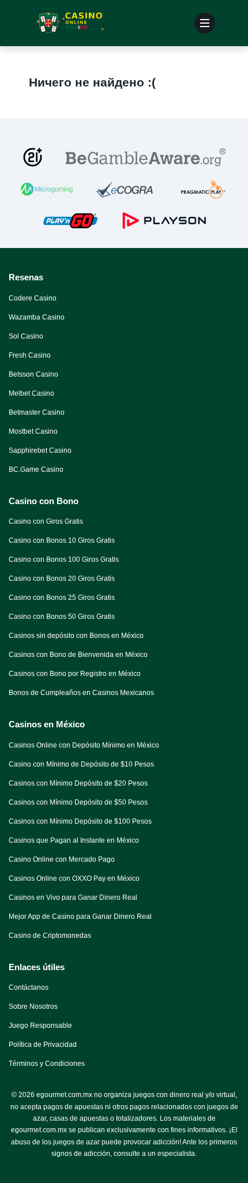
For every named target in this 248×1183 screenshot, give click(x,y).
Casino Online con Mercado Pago (62, 859)
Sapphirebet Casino (40, 450)
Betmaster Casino (37, 412)
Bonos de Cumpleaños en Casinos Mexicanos (81, 693)
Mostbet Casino (33, 431)
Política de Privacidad (43, 1045)
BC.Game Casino (36, 469)
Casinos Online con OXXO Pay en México (74, 878)
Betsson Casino (33, 374)
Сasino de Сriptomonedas (50, 936)
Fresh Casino (30, 355)
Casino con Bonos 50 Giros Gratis (62, 617)
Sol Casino (26, 336)
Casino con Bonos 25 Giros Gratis (62, 598)
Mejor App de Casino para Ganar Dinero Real (80, 916)
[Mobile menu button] (204, 23)
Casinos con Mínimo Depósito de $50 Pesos (78, 802)
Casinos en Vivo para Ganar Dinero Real (73, 897)
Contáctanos (28, 987)
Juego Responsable (40, 1025)
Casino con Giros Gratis (46, 521)
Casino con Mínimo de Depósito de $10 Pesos (81, 764)
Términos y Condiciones (47, 1064)
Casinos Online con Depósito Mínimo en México (84, 745)
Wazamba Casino (37, 317)
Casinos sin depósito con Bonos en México (76, 636)
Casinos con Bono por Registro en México (75, 674)
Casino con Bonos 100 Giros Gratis (64, 559)
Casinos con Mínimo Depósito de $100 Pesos (80, 821)
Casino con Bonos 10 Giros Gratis (62, 540)
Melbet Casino (31, 393)
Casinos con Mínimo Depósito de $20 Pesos (78, 783)
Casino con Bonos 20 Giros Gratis (62, 578)
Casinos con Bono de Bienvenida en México (78, 655)
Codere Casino (33, 298)
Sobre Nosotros (33, 1006)
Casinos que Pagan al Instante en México (74, 840)
